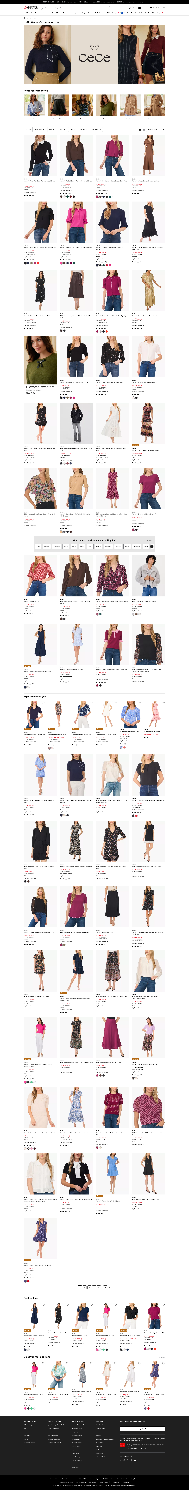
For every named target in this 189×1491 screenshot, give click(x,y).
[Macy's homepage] (25, 18)
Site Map (98, 1450)
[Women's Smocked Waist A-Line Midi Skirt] (112, 971)
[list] (94, 54)
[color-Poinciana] (124, 747)
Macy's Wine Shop (77, 1442)
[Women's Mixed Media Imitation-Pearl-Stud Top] (40, 906)
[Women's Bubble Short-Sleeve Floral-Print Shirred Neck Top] (112, 775)
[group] (94, 54)
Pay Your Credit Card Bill (55, 1442)
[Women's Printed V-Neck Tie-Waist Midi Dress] (40, 290)
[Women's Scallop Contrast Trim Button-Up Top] (112, 290)
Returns (26, 1439)
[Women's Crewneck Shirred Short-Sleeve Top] (82, 714)
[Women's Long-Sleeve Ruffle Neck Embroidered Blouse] (148, 971)
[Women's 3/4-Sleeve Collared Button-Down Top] (112, 155)
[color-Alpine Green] (67, 196)
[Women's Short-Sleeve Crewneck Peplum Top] (82, 1316)
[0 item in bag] (164, 8)
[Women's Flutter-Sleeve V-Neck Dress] (112, 1173)
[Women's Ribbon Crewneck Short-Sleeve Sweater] (40, 1107)
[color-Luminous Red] (136, 816)
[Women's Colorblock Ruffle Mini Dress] (148, 841)
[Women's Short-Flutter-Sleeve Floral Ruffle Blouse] (40, 488)
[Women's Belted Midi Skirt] (112, 906)
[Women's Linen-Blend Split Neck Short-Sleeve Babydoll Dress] (76, 971)
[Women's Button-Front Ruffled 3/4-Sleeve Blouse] (76, 222)
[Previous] (26, 155)
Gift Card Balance (53, 1435)
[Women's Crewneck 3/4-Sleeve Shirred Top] (76, 356)
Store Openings (76, 1457)
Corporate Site (100, 1432)
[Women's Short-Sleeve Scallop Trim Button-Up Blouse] (148, 1107)
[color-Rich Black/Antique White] (28, 1148)
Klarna (25, 1428)
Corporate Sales (100, 1428)
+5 (112, 196)
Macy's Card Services (54, 1439)
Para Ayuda (27, 1435)
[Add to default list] (43, 703)
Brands (29, 18)
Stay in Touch (75, 1450)
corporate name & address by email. (125, 1485)
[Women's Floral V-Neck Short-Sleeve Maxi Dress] (76, 1107)
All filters (149, 540)
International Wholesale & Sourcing (105, 1439)
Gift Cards (50, 1432)
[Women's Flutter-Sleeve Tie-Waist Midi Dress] (76, 1037)
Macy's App (75, 1432)
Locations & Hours (77, 1428)
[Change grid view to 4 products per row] (140, 130)
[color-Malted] (64, 815)
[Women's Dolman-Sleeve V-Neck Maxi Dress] (148, 290)
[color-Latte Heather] (61, 532)
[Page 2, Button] (109, 1287)
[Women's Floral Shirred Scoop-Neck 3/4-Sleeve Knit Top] (130, 714)
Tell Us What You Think (78, 1464)
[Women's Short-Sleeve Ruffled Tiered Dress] (40, 1238)
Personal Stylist (76, 1446)
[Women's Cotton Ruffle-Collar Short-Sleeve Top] (112, 644)
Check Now (143, 1448)
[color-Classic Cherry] (28, 1281)
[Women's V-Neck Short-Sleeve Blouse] (130, 1316)
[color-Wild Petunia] (61, 263)
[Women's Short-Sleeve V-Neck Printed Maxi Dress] (76, 841)
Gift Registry (75, 1467)
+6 (40, 263)
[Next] (55, 155)
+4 (76, 196)
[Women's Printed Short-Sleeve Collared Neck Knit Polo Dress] (148, 906)
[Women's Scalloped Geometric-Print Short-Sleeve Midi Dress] (112, 488)
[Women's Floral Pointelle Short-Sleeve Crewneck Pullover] (112, 1107)
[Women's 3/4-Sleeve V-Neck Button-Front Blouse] (112, 575)
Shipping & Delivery (29, 1442)
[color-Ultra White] (34, 1082)
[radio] (61, 196)
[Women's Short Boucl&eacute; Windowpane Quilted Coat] (76, 423)
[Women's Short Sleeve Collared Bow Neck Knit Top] (76, 1173)
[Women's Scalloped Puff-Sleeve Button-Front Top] (40, 222)
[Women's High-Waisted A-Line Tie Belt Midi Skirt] (76, 290)
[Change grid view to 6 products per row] (144, 130)
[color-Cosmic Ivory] (100, 1147)
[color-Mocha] (136, 614)
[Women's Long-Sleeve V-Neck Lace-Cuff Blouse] (76, 575)
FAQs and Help (28, 1425)
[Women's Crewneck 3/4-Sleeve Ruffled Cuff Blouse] (112, 222)
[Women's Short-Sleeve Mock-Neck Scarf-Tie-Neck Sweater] (76, 775)
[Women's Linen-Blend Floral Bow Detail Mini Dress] (58, 714)
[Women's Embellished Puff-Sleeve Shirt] (148, 356)
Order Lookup (27, 1432)
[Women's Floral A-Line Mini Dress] (40, 971)
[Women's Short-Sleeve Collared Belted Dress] (106, 1374)
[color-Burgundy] (67, 463)
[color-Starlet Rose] (97, 614)
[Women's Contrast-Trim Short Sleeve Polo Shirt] (34, 714)
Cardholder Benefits (53, 1428)
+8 (112, 265)
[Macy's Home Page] (31, 8)
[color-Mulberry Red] (107, 265)
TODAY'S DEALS (48, 2)
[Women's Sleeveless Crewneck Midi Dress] (40, 644)
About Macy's (99, 1425)
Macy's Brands (76, 1439)
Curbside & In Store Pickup (79, 1425)
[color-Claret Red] (70, 196)
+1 (76, 263)
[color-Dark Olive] (31, 263)
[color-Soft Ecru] (64, 196)
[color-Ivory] (139, 614)
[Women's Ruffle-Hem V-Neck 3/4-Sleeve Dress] (112, 841)
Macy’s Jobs (99, 1442)
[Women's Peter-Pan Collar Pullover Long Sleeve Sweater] (40, 155)
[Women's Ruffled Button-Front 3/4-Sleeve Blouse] (76, 155)
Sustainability (99, 1453)
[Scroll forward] (151, 546)
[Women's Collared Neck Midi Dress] (130, 1374)
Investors (98, 1435)
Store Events (75, 1453)
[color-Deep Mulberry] (97, 197)
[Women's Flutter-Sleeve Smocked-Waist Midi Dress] (154, 714)
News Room (99, 1446)
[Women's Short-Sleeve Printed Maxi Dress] (148, 423)
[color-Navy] (70, 463)
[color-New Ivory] (100, 331)
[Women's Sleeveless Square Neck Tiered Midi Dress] (82, 1374)
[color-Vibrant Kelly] (31, 1082)
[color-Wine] (34, 1148)
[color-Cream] (64, 463)
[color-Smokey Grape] (31, 1148)
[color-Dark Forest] (110, 197)
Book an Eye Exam (77, 1460)
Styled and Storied (101, 1457)
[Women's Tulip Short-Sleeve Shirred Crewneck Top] (148, 775)
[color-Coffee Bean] (61, 196)
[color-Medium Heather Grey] (64, 532)
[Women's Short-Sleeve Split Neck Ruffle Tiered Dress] (106, 714)
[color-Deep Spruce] (100, 614)
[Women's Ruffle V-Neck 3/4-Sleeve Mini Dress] (40, 841)
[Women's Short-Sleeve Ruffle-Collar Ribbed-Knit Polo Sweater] (76, 488)
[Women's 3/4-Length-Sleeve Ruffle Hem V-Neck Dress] (40, 423)
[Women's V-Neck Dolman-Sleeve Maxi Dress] (148, 155)
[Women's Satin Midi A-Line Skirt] (112, 1037)
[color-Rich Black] (74, 196)
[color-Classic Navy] (103, 197)
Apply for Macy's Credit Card (56, 1425)
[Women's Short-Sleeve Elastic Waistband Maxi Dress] (112, 423)
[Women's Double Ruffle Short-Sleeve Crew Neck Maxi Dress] (148, 222)
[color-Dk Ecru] (133, 614)
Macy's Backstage (77, 1435)
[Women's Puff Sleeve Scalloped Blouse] (76, 906)
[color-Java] (61, 330)
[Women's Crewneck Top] (40, 575)
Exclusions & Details (132, 1448)
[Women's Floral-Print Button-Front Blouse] (112, 356)
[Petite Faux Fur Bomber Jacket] (148, 575)
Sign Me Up (143, 1429)
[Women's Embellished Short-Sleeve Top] (148, 488)
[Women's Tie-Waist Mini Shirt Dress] (76, 644)
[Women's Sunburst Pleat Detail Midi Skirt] (148, 1037)
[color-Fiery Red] (38, 263)
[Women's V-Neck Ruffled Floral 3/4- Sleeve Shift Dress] (40, 775)
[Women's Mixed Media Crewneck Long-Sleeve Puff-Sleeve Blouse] (148, 644)
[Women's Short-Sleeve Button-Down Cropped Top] (58, 1374)
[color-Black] (61, 463)
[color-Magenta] (25, 1082)
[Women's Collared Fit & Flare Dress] (148, 1173)
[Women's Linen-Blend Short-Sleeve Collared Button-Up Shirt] (40, 1037)
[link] (40, 187)
